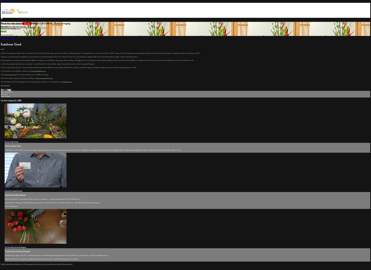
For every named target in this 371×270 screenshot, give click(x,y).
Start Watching (14, 26)
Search (9, 21)
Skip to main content (7, 2)
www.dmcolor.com (66, 82)
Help (35, 264)
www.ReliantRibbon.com (38, 71)
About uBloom (10, 264)
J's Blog (15, 21)
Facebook (4, 90)
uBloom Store (19, 264)
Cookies (48, 264)
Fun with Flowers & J (8, 39)
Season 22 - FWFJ (15, 100)
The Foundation (28, 264)
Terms (39, 264)
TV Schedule (29, 21)
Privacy (43, 264)
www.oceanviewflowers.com (44, 78)
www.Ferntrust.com (10, 75)
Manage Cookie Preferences (60, 264)
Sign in (23, 26)
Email (10, 90)
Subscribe (4, 31)
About (20, 21)
